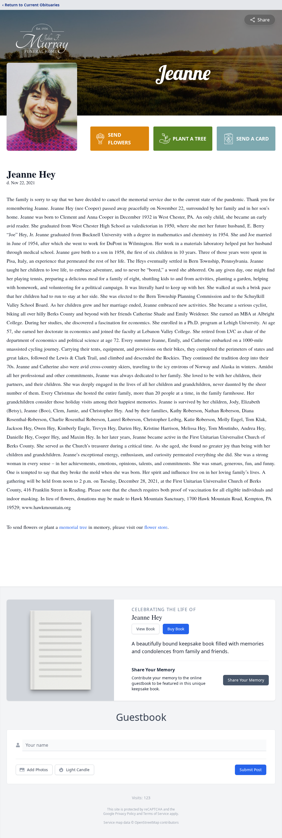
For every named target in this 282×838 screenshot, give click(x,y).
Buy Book (175, 628)
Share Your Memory (246, 680)
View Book (145, 628)
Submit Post (251, 769)
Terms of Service (156, 813)
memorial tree (73, 527)
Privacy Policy (125, 813)
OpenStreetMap (147, 822)
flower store (155, 527)
